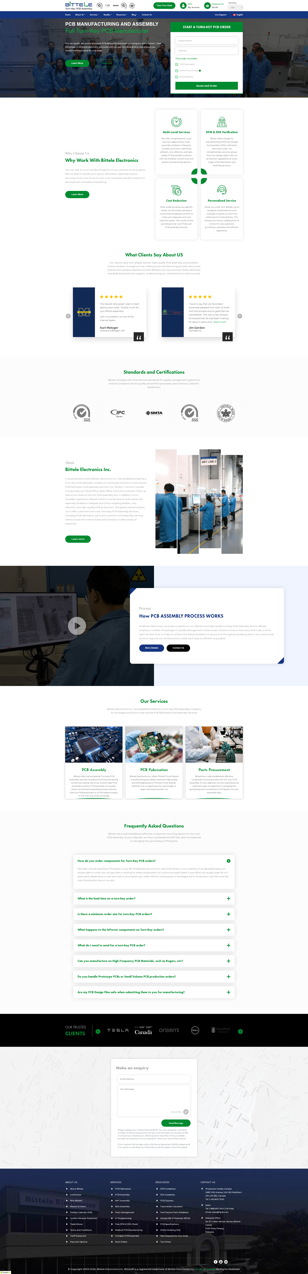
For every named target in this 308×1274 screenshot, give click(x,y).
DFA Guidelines (167, 1195)
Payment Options (78, 1242)
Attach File (176, 1111)
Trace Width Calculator (171, 1206)
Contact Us (147, 14)
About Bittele (76, 1189)
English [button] (239, 14)
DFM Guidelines (168, 1189)
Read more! (219, 322)
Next (239, 316)
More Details (151, 648)
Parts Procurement (189, 70)
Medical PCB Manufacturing (128, 1230)
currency (232, 3)
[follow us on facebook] (215, 1262)
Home (68, 14)
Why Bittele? (76, 1201)
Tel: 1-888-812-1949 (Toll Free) (219, 1209)
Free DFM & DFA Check (126, 1224)
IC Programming (123, 1218)
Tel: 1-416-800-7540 (214, 1199)
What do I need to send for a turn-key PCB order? (111, 945)
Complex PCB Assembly (127, 1236)
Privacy (199, 1269)
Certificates (75, 1195)
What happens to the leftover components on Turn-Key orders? (121, 930)
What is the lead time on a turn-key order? (106, 898)
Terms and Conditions (81, 1230)
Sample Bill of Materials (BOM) (175, 1218)
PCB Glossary (166, 1201)
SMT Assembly (122, 1201)
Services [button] (93, 14)
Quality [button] (106, 14)
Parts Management (124, 1212)
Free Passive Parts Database (174, 1212)
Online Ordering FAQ (170, 1230)
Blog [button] (134, 14)
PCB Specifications (169, 1224)
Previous (68, 316)
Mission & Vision (78, 1206)
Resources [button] (120, 14)
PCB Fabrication (187, 64)
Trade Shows (76, 1224)
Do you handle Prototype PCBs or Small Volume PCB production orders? (127, 977)
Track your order (164, 6)
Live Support (221, 14)
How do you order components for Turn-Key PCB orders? (117, 861)
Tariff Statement (78, 1236)
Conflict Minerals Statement (83, 1218)
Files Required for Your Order (174, 1236)
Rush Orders (121, 1242)
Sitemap (211, 1269)
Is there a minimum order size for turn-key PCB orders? (115, 914)
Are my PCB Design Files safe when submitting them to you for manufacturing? (131, 992)
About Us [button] (79, 14)
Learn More (77, 63)
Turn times (165, 1242)
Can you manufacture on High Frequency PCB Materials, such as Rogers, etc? (130, 961)
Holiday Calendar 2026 (81, 1212)
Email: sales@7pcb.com (217, 1212)
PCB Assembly (186, 77)
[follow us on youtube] (221, 1262)
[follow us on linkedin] (226, 1262)
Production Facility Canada (218, 1189)
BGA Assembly (122, 1206)
